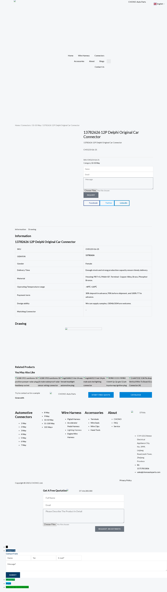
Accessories (79, 61)
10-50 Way (36, 125)
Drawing (32, 229)
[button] (109, 61)
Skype (8, 583)
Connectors (99, 55)
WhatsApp (10, 579)
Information (20, 229)
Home (70, 55)
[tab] (20, 229)
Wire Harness (84, 55)
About (92, 61)
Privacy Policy (126, 480)
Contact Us (99, 67)
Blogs (101, 61)
